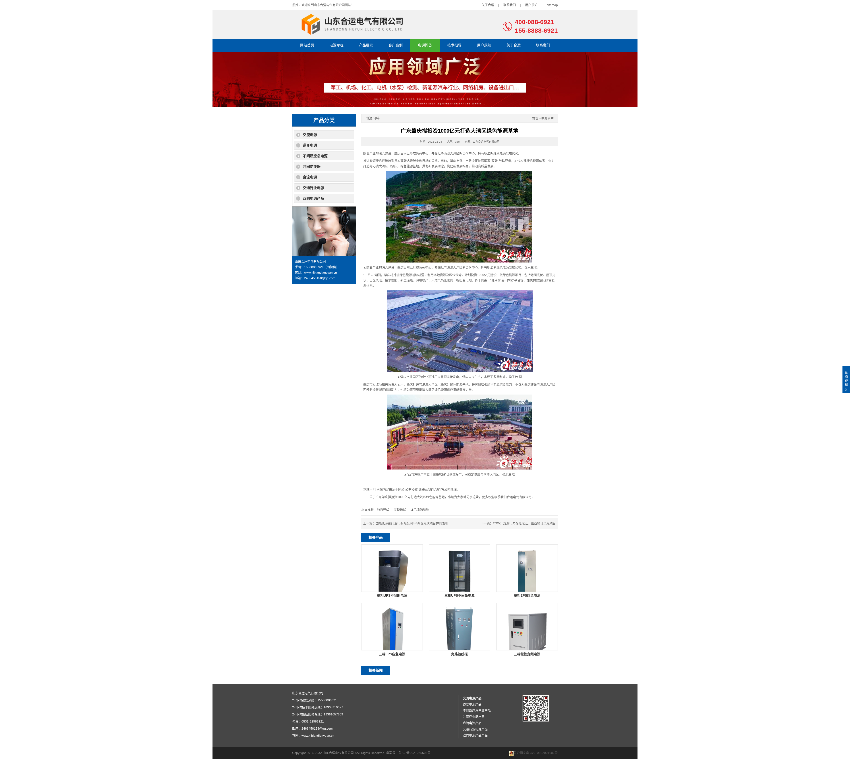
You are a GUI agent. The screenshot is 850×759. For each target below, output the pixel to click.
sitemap (552, 5)
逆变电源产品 (472, 704)
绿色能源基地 (419, 509)
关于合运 (488, 5)
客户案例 (395, 45)
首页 (535, 118)
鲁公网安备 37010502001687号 (536, 753)
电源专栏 (336, 45)
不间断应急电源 (315, 156)
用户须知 (531, 5)
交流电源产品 (472, 698)
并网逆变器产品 (474, 717)
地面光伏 (383, 509)
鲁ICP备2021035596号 (414, 753)
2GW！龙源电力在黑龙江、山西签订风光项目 (524, 523)
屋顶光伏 (400, 509)
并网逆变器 (312, 167)
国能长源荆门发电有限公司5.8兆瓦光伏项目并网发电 (412, 523)
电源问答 (425, 45)
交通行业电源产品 (475, 729)
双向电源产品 (313, 198)
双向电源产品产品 (475, 735)
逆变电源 (310, 145)
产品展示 (366, 45)
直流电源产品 (472, 723)
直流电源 (310, 177)
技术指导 (454, 45)
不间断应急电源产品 (477, 710)
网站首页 (307, 45)
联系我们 (509, 5)
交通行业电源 (313, 188)
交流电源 (310, 135)
